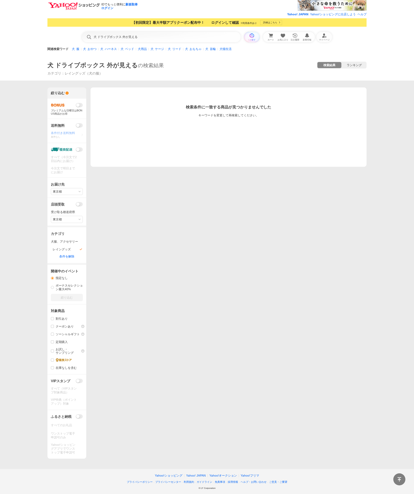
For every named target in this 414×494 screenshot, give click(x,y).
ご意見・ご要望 (278, 481)
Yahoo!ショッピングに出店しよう (333, 14)
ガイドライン (204, 481)
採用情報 (233, 481)
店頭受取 (58, 204)
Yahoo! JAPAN (297, 14)
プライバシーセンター (168, 481)
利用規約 (189, 481)
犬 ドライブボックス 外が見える (92, 65)
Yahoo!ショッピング (168, 475)
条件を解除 (66, 256)
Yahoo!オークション (223, 475)
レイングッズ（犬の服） (84, 73)
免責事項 (220, 481)
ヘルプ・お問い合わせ (254, 481)
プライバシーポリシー (140, 481)
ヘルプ (362, 14)
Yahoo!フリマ (250, 475)
